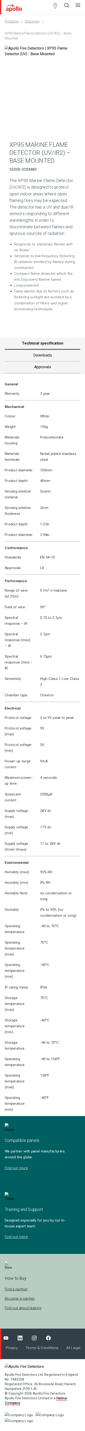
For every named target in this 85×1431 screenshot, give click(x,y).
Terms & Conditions (42, 1348)
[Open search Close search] (66, 7)
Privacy (12, 1348)
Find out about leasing (23, 1308)
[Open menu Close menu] (78, 7)
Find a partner (16, 1289)
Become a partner (20, 1298)
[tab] (42, 355)
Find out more (16, 1168)
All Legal (73, 1348)
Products (12, 21)
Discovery (32, 21)
